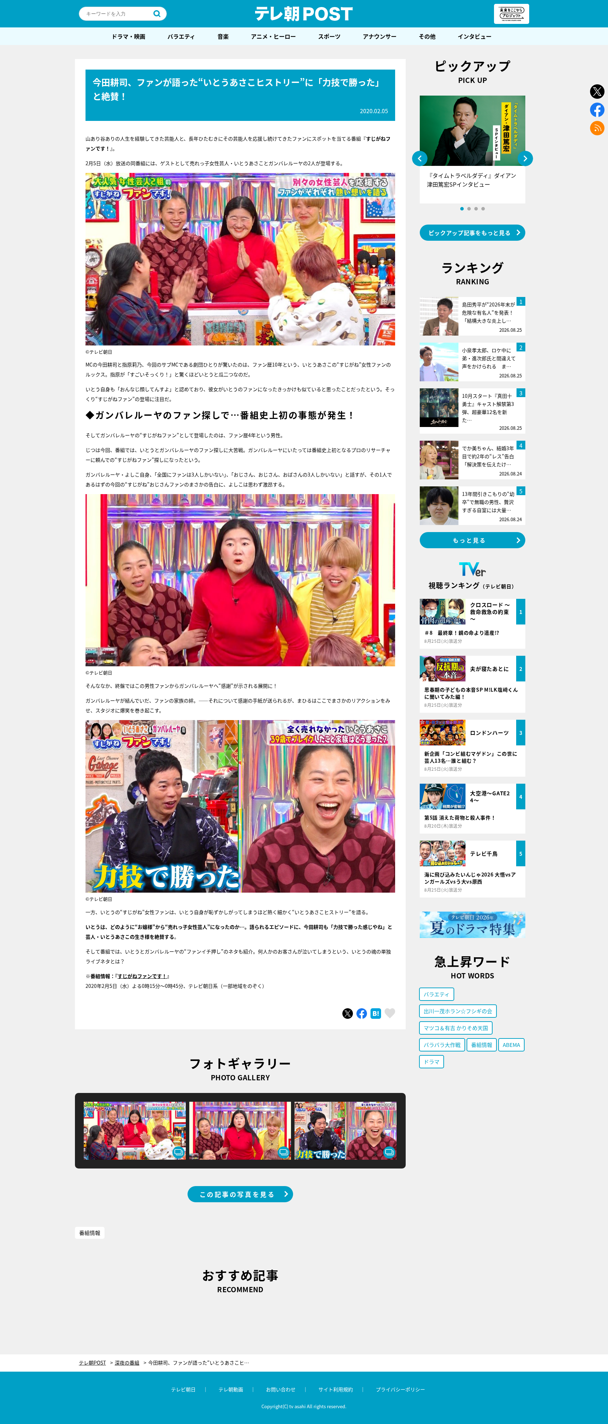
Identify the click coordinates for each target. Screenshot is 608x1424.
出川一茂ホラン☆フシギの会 (458, 1011)
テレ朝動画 (230, 1389)
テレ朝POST (304, 13)
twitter (597, 91)
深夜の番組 (127, 1363)
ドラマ (431, 1061)
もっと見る (470, 540)
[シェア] (361, 1013)
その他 (427, 36)
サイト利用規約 (335, 1389)
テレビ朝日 (183, 1389)
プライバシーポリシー (400, 1389)
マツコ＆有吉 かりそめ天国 (456, 1027)
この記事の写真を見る (238, 1194)
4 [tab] (483, 209)
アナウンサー (380, 36)
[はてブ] (375, 1013)
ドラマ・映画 (128, 36)
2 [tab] (469, 209)
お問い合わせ (281, 1389)
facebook (597, 110)
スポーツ (329, 36)
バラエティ (181, 36)
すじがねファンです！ (142, 975)
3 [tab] (476, 209)
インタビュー (475, 36)
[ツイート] (347, 1013)
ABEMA (511, 1044)
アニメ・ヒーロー (273, 36)
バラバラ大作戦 (442, 1044)
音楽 (223, 36)
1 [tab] (462, 209)
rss (597, 128)
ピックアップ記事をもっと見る (470, 232)
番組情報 (89, 1232)
